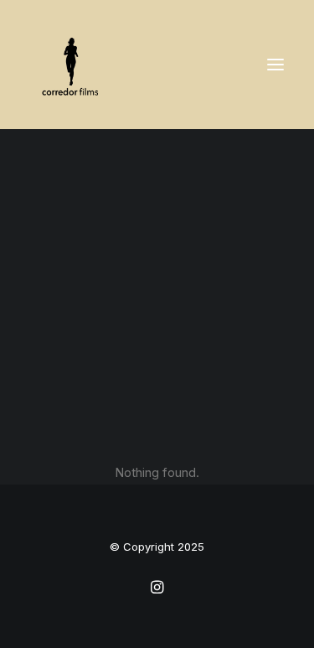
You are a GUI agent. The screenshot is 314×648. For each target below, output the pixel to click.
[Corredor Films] (72, 64)
